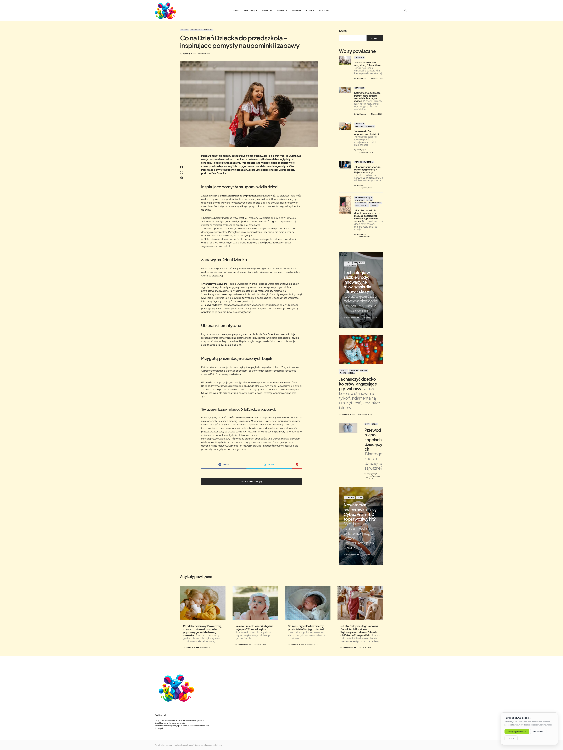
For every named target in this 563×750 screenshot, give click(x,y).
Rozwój (363, 370)
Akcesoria (349, 497)
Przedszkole (196, 30)
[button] (405, 11)
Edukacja (354, 370)
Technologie (350, 265)
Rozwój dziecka (347, 373)
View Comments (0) (251, 482)
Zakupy (359, 497)
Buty (367, 424)
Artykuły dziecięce (363, 197)
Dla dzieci (359, 57)
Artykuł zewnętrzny (364, 162)
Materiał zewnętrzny (364, 126)
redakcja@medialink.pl (212, 745)
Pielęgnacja (359, 263)
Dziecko (184, 30)
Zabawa (374, 205)
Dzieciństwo (361, 203)
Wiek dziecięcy (361, 205)
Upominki (208, 30)
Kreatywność (375, 203)
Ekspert (348, 263)
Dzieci (369, 200)
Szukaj (343, 30)
